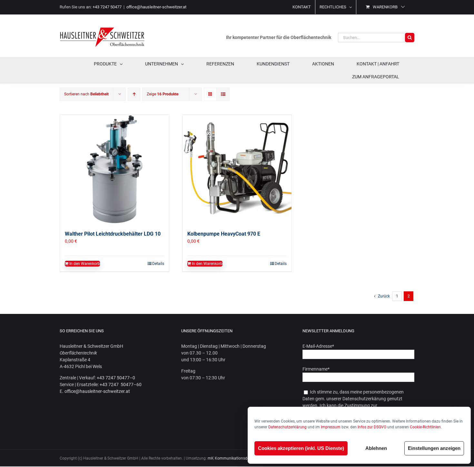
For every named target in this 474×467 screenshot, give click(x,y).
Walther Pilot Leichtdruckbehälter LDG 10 (113, 234)
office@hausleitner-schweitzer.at (156, 7)
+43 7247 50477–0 (116, 377)
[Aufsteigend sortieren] (134, 94)
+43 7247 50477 (107, 7)
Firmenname (316, 369)
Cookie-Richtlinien (425, 427)
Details (158, 263)
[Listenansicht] (223, 94)
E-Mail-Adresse (318, 346)
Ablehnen (376, 448)
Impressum (331, 427)
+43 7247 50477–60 (121, 384)
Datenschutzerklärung (287, 427)
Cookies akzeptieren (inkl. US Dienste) (301, 448)
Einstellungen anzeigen (434, 448)
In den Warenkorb (84, 263)
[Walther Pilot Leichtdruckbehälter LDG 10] (114, 169)
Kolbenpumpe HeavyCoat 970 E (223, 234)
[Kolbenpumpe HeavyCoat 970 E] (237, 169)
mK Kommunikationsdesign (232, 458)
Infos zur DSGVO (372, 427)
